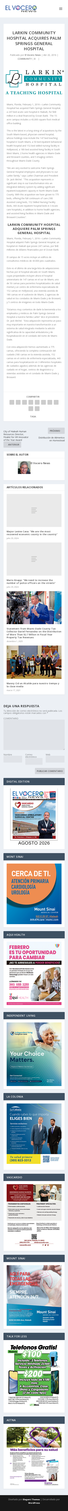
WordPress (34, 1502)
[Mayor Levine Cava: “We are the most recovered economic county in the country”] (34, 510)
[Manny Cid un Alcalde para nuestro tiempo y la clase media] (34, 662)
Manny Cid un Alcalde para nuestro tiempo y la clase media (33, 685)
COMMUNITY (25, 58)
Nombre (7, 754)
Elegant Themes (31, 1499)
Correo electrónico (31, 755)
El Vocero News (33, 54)
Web (48, 754)
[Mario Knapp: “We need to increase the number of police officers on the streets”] (34, 558)
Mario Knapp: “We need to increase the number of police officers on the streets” (31, 581)
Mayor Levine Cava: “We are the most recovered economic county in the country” (32, 533)
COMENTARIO (10, 718)
